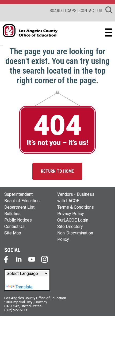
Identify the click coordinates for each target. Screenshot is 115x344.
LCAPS (70, 10)
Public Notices (18, 220)
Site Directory (70, 226)
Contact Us (14, 226)
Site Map (12, 233)
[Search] (108, 10)
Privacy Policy (70, 213)
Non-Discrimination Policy (75, 236)
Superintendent (18, 194)
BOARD (55, 10)
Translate (24, 286)
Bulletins (12, 213)
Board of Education (22, 200)
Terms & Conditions (75, 207)
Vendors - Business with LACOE (75, 197)
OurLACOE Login (72, 220)
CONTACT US (90, 10)
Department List (19, 207)
